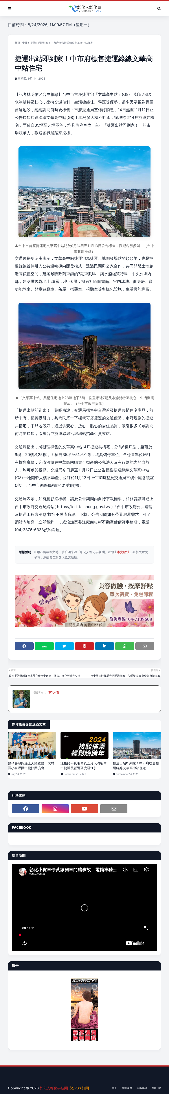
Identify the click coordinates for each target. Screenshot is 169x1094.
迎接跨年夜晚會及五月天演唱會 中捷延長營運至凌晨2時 (85, 765)
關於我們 (127, 1088)
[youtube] (84, 808)
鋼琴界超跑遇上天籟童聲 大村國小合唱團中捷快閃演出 (31, 765)
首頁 (17, 42)
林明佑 (53, 692)
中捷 (25, 42)
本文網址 (123, 552)
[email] (114, 808)
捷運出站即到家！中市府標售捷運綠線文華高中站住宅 (136, 765)
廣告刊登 (156, 1088)
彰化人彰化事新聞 (54, 1088)
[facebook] (25, 808)
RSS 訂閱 (81, 1088)
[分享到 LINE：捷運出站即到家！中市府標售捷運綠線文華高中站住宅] (44, 646)
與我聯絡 (142, 1088)
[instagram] (55, 808)
